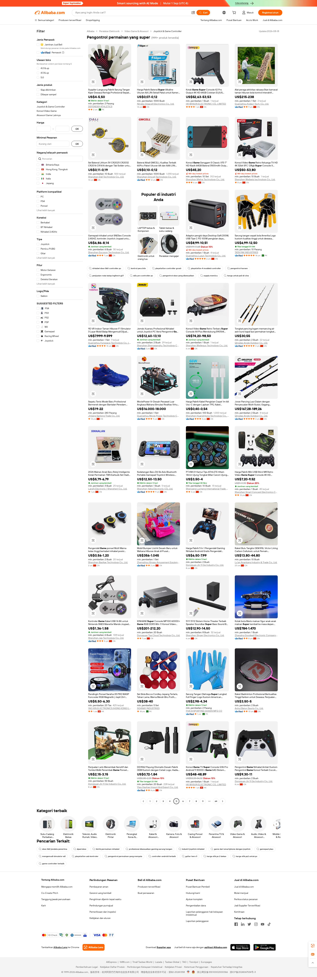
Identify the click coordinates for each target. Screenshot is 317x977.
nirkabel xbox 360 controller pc (106, 268)
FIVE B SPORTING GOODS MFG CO (204, 711)
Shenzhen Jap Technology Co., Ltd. (106, 638)
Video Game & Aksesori (136, 31)
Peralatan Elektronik (109, 31)
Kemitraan (239, 911)
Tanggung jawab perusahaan (55, 899)
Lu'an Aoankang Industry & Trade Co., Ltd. (256, 562)
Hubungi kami (193, 893)
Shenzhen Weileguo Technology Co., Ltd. (207, 345)
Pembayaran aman (98, 886)
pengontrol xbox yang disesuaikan (178, 275)
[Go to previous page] (143, 801)
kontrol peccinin (138, 268)
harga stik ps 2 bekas (216, 856)
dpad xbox (81, 849)
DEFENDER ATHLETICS (100, 106)
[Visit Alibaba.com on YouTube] (262, 924)
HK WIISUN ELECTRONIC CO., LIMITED (206, 104)
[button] (193, 13)
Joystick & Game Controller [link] (167, 31)
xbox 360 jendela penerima (54, 849)
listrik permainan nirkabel (107, 849)
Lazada (158, 962)
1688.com (125, 962)
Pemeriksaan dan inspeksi (102, 911)
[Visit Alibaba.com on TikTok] (269, 924)
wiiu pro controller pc (143, 275)
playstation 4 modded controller (206, 268)
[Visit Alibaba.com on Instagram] (256, 924)
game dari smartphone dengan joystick (232, 849)
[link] (312, 945)
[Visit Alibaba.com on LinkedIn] (243, 924)
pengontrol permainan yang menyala (125, 856)
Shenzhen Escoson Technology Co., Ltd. (108, 252)
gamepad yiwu (266, 849)
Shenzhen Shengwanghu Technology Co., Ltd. (158, 345)
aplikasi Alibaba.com (215, 947)
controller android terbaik (164, 856)
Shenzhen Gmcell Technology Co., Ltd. (156, 176)
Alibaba (90, 31)
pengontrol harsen (239, 268)
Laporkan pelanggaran (197, 921)
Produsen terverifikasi (149, 886)
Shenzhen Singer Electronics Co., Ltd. (205, 635)
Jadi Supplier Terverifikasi (247, 905)
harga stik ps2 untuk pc (246, 856)
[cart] (234, 13)
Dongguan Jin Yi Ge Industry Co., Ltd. (205, 565)
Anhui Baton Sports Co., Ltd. (249, 708)
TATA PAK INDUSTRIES (246, 252)
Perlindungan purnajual (101, 905)
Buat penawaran (146, 893)
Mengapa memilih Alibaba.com (56, 886)
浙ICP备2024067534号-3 (243, 972)
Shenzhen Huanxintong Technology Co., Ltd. (207, 415)
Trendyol (193, 962)
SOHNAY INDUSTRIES (148, 708)
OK (77, 128)
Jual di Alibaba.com (244, 886)
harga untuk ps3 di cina (238, 275)
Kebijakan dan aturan (100, 918)
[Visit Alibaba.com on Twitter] (249, 924)
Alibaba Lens (60, 947)
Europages (206, 962)
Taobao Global (172, 962)
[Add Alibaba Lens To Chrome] (94, 947)
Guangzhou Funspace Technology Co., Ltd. (109, 343)
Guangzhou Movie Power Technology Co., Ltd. (158, 415)
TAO (184, 962)
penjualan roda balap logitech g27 (108, 275)
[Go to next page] (223, 801)
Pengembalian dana (196, 905)
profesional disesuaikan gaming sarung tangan (150, 849)
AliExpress (111, 962)
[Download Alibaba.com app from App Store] (240, 947)
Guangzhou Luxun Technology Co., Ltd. (206, 255)
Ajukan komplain (194, 899)
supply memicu (211, 275)
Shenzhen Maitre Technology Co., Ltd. (205, 179)
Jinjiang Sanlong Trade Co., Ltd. (104, 415)
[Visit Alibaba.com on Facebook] (236, 924)
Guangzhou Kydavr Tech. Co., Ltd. (252, 104)
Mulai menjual (241, 893)
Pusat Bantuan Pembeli (198, 886)
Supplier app (164, 947)
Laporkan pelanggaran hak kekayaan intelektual (204, 913)
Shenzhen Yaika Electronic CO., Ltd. (155, 488)
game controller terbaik (53, 863)
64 (216, 801)
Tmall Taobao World (142, 962)
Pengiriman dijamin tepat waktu (105, 899)
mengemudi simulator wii (54, 856)
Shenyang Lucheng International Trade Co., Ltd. (207, 488)
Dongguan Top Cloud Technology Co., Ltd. (158, 635)
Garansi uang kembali (100, 893)
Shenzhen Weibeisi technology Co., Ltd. (255, 179)
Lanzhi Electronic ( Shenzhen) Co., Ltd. (107, 488)
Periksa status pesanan (246, 899)
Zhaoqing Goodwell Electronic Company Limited (256, 635)
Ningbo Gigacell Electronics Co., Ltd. (155, 104)
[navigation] (60, 417)
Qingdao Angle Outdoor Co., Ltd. (251, 343)
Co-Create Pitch (49, 893)
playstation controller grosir (168, 268)
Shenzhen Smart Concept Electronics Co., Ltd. (256, 492)
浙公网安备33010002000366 (212, 972)
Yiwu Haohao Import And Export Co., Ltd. (157, 787)
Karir (43, 905)
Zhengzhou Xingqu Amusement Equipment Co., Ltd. (158, 562)
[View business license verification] (188, 972)
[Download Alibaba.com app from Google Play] (264, 947)
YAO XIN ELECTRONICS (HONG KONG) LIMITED (109, 708)
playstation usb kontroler (86, 856)
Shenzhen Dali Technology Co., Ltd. (106, 176)
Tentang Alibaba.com (52, 879)
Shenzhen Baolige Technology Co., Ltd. (108, 562)
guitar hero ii (191, 856)
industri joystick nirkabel (193, 849)
